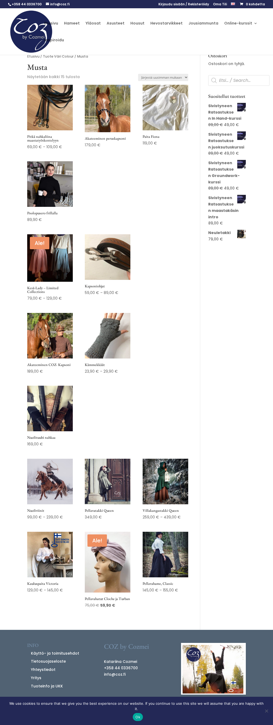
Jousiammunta (203, 23)
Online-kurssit (238, 23)
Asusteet (116, 23)
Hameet (72, 23)
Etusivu (51, 23)
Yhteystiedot (43, 669)
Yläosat (93, 23)
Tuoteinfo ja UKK (47, 686)
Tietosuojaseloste (48, 661)
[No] (266, 711)
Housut (137, 23)
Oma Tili (220, 4)
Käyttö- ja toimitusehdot (55, 653)
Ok (137, 717)
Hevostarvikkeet (166, 23)
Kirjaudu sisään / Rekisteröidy (183, 4)
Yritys (36, 677)
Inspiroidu (54, 40)
